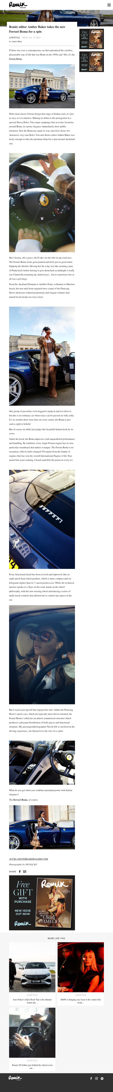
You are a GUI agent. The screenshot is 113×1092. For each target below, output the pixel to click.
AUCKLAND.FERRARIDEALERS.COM (28, 859)
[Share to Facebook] (19, 871)
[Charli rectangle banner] (42, 902)
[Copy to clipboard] (24, 871)
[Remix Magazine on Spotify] (102, 1078)
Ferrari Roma (15, 58)
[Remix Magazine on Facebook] (91, 1078)
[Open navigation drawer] (109, 5)
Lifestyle (14, 37)
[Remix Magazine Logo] (18, 5)
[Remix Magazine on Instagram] (96, 1078)
